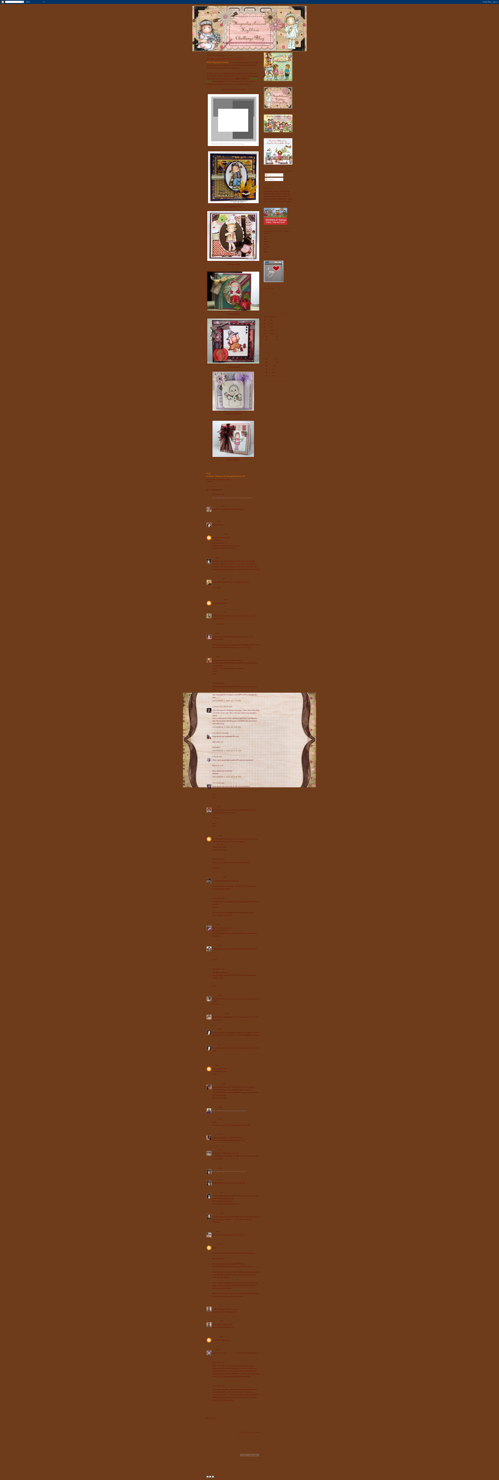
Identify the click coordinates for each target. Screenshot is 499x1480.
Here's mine (216, 954)
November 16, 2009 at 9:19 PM (227, 1128)
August (271, 365)
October (272, 359)
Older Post (256, 1413)
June (270, 372)
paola (214, 656)
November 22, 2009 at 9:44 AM (227, 1173)
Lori (213, 557)
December (272, 336)
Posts (269, 175)
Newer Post (210, 1413)
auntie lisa (216, 1192)
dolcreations (216, 505)
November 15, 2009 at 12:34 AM (227, 1101)
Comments (271, 179)
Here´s (214, 844)
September (272, 362)
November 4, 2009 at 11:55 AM (227, 515)
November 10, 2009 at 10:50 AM (227, 892)
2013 (269, 320)
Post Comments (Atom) (224, 1418)
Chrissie (215, 995)
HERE (214, 624)
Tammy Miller (217, 877)
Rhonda (215, 1149)
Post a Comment (212, 1409)
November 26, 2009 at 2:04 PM (227, 1225)
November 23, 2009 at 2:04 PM (227, 1207)
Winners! (271, 354)
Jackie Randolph (218, 534)
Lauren (214, 945)
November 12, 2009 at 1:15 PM (227, 1007)
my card (220, 765)
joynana (215, 1118)
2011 (269, 327)
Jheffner (215, 1244)
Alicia (214, 806)
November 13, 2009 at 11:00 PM (227, 1077)
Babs (214, 924)
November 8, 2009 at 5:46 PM (226, 800)
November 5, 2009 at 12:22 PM (227, 593)
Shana (214, 521)
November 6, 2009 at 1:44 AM (226, 677)
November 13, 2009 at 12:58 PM (227, 1038)
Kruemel (215, 835)
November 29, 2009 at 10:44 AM (227, 1299)
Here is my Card (218, 789)
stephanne (216, 1213)
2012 (269, 323)
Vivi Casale (216, 783)
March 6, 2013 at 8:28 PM (224, 1403)
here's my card (233, 603)
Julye (214, 1349)
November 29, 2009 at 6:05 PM (227, 1343)
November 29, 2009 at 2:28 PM (227, 1315)
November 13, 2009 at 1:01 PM (227, 1059)
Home (233, 1413)
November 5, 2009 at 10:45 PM (227, 651)
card (221, 742)
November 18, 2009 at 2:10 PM (227, 1162)
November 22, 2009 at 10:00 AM (227, 1186)
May (270, 375)
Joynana (215, 1107)
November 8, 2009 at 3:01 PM (226, 777)
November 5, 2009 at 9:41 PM (226, 627)
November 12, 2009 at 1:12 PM (227, 989)
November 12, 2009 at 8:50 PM (227, 1023)
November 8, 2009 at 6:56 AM (226, 750)
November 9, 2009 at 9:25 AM (226, 853)
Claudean (215, 1305)
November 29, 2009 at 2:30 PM (227, 1330)
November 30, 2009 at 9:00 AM (227, 1356)
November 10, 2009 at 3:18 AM (227, 871)
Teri (213, 633)
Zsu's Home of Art (218, 733)
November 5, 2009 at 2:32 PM (226, 606)
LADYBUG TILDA (219, 590)
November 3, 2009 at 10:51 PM (227, 500)
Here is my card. (230, 524)
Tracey (214, 1029)
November (272, 340)
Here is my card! (218, 865)
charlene (215, 1168)
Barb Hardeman (217, 599)
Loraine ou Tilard (218, 1013)
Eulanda (215, 756)
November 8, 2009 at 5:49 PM (226, 829)
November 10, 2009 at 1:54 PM (227, 918)
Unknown (215, 1336)
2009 (269, 333)
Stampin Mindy (218, 612)
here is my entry (218, 512)
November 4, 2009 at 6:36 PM (226, 528)
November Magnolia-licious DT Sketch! (225, 58)
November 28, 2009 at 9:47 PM (227, 1238)
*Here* (225, 1019)
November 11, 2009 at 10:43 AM (227, 939)
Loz (213, 1065)
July (270, 369)
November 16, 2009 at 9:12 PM (227, 1112)
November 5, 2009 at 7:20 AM (226, 552)
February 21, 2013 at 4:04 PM (226, 1380)
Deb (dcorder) (217, 578)
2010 (269, 330)
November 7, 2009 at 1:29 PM (226, 701)
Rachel (214, 1134)
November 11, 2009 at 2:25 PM (227, 963)
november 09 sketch (222, 481)
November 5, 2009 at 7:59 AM (226, 572)
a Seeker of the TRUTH (220, 706)
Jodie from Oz (217, 1083)
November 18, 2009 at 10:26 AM (227, 1144)
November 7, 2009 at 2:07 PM (226, 727)
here (222, 818)
